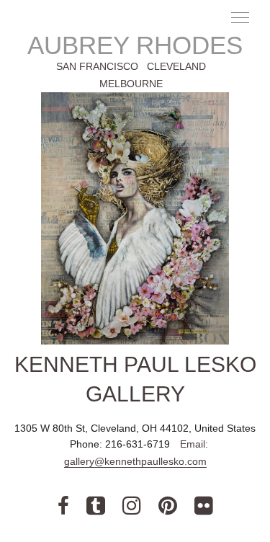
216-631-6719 (139, 444)
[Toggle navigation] (240, 16)
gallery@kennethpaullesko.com (135, 461)
